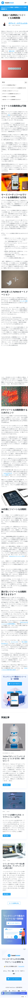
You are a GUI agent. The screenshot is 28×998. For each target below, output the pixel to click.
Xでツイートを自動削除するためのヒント (12, 93)
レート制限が (5, 475)
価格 (13, 971)
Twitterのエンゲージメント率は (17, 556)
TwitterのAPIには (8, 473)
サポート (22, 971)
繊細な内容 (11, 51)
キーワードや (14, 642)
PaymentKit (21, 966)
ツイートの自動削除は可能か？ (9, 85)
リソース (7, 7)
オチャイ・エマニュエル (18, 23)
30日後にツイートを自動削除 (9, 96)
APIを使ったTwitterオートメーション (10, 90)
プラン (9, 971)
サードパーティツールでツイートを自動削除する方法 (14, 88)
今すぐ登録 (23, 993)
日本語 (22, 996)
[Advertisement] (14, 362)
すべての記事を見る (14, 903)
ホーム (3, 7)
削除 (9, 115)
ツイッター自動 (23, 301)
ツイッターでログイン (15, 683)
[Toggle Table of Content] (25, 82)
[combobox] (23, 996)
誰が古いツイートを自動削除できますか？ (12, 99)
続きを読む (6, 784)
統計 (14, 973)
